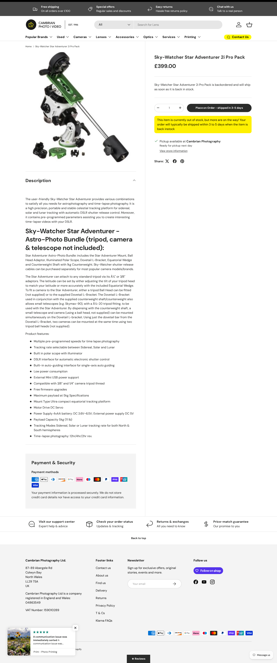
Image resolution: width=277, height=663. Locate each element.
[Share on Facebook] (174, 161)
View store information (173, 150)
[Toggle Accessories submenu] (137, 37)
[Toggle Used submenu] (67, 37)
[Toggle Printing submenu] (199, 37)
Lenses (101, 37)
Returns (101, 598)
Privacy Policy (105, 606)
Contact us (103, 568)
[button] (249, 25)
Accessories (125, 37)
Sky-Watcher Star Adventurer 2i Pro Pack (57, 46)
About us (102, 575)
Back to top (138, 538)
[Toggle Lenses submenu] (109, 37)
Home (28, 46)
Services (168, 37)
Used (60, 37)
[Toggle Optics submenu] (156, 37)
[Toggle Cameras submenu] (90, 37)
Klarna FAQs (104, 621)
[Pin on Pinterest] (182, 161)
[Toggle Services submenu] (178, 37)
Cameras (80, 37)
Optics (148, 37)
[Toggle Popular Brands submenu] (51, 37)
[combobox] (158, 25)
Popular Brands (36, 37)
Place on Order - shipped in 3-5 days (219, 107)
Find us (101, 583)
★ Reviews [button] (138, 658)
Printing (190, 37)
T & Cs (100, 613)
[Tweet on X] (167, 161)
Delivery (101, 590)
